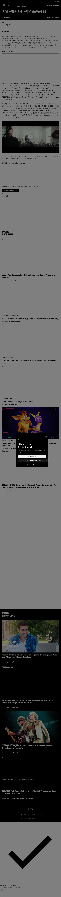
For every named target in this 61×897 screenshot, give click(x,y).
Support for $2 (32, 456)
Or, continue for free (32, 464)
